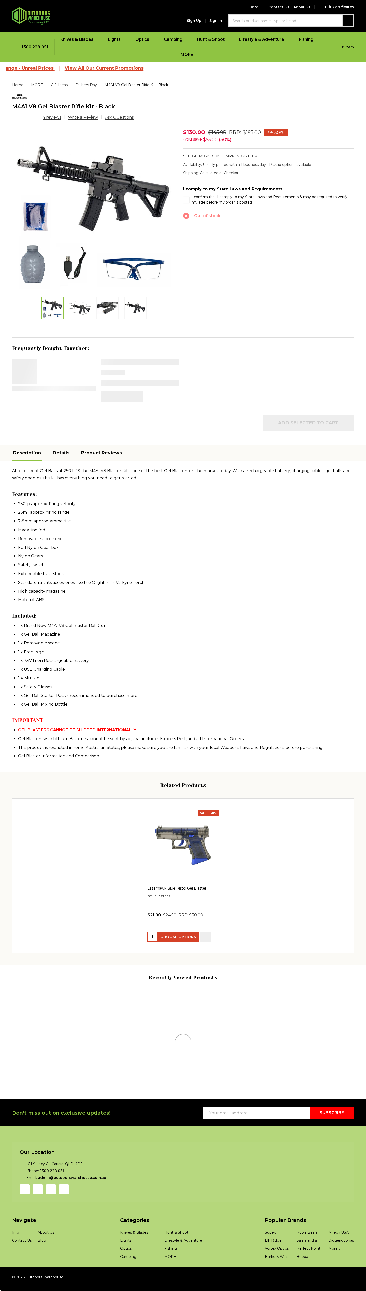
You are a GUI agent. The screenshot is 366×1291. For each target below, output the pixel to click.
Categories (134, 1245)
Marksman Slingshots (321, 1066)
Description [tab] (27, 453)
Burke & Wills (276, 1281)
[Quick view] (205, 937)
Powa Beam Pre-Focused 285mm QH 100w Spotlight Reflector (210, 1054)
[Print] (227, 242)
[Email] (214, 242)
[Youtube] (51, 1214)
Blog (42, 1265)
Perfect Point (308, 1273)
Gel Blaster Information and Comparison (58, 756)
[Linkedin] (252, 242)
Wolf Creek (80, 1066)
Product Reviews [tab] (101, 453)
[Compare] (50, 1108)
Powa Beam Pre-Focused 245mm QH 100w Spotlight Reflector (268, 1054)
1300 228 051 (52, 1196)
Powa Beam (196, 1067)
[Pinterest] (265, 242)
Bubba (302, 1281)
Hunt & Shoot (211, 39)
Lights (114, 39)
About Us (301, 7)
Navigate (24, 1245)
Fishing (306, 39)
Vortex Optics (277, 1273)
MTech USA (338, 1257)
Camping (173, 39)
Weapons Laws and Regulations (252, 747)
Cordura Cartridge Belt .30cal (37, 1049)
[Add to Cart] (27, 1108)
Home (17, 85)
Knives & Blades (76, 39)
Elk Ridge (273, 1265)
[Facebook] (202, 242)
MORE (187, 54)
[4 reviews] (26, 117)
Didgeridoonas (341, 1265)
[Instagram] (38, 1214)
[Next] (360, 1051)
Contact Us (278, 7)
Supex (270, 1257)
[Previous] (6, 1051)
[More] (96, 39)
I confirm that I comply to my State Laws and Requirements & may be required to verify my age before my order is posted (269, 200)
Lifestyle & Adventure (261, 39)
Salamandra (307, 1265)
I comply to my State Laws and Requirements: (233, 189)
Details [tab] (61, 453)
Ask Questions (119, 117)
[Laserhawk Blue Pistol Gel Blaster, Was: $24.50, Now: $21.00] (183, 845)
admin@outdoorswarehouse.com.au (72, 1202)
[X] (239, 242)
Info (254, 7)
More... (334, 1273)
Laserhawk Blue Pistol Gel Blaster (176, 888)
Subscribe (332, 1138)
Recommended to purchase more (102, 695)
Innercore (21, 1066)
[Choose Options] (85, 1108)
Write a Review (83, 117)
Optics (142, 39)
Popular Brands (285, 1245)
